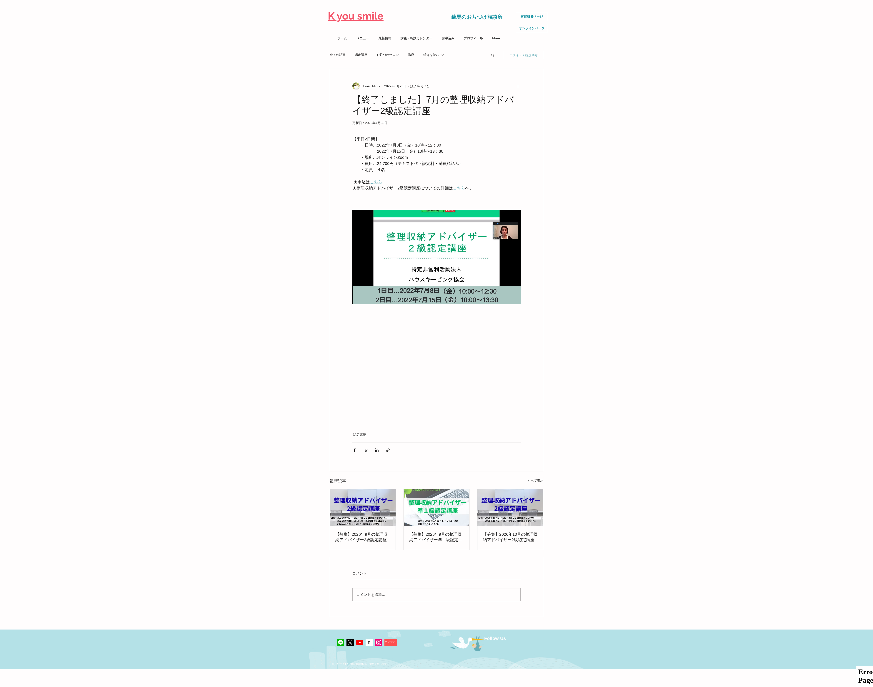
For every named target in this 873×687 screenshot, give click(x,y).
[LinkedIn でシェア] (377, 450)
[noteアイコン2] (369, 642)
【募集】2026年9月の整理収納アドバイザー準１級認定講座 (435, 537)
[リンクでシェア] (388, 450)
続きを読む (431, 55)
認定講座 (361, 55)
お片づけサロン (387, 55)
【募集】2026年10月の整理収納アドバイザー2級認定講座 (510, 537)
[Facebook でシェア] (354, 450)
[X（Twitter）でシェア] (366, 450)
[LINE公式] (340, 642)
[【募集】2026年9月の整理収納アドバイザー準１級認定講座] (436, 507)
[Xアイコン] (350, 642)
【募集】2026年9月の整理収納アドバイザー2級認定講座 (361, 537)
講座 (411, 55)
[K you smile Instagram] (378, 642)
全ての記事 (338, 55)
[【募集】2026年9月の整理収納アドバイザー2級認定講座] (363, 507)
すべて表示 (535, 480)
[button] (492, 55)
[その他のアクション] (518, 86)
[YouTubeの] (359, 642)
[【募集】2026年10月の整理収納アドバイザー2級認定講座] (510, 507)
